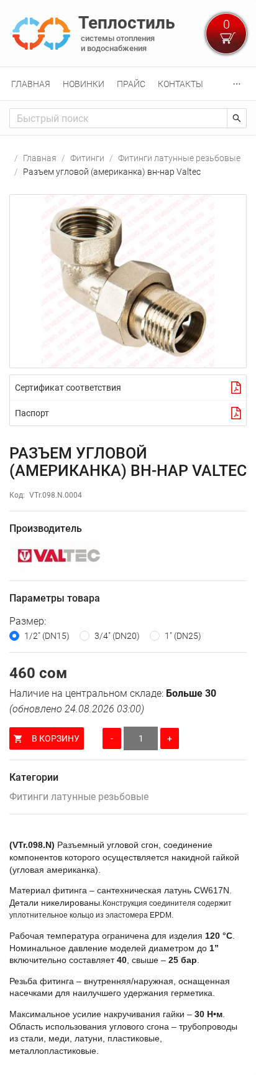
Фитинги (87, 158)
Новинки (83, 84)
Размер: (27, 621)
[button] (128, 281)
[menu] (128, 83)
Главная (30, 84)
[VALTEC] (128, 556)
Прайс (131, 84)
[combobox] (118, 118)
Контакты (180, 84)
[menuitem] (31, 84)
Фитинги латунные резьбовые (179, 158)
